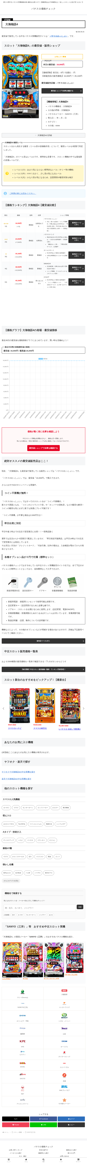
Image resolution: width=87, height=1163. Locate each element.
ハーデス (38, 873)
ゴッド (57, 856)
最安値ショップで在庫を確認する (62, 91)
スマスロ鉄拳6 (14, 729)
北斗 (30, 856)
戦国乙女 (49, 824)
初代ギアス (48, 873)
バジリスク (40, 856)
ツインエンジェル (36, 824)
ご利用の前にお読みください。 (22, 193)
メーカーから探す (16, 1153)
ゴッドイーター (43, 807)
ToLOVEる (21, 824)
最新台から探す (71, 1150)
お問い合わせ (64, 1156)
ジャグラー (42, 915)
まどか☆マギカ (8, 824)
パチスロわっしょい (58, 36)
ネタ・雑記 (22, 1156)
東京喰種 (66, 807)
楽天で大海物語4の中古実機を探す (16, 779)
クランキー (41, 840)
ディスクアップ (8, 840)
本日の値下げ (43, 1150)
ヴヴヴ (16, 807)
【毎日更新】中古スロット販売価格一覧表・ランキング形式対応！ (43, 669)
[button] (71, 1124)
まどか (51, 915)
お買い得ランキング (15, 1150)
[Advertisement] (43, 307)
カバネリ (6, 807)
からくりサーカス (18, 856)
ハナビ (20, 840)
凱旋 (49, 856)
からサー (55, 807)
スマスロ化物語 (65, 729)
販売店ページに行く (76, 223)
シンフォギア (60, 824)
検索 (80, 907)
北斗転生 (18, 873)
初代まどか (7, 873)
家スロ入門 (71, 1153)
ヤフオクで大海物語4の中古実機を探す (18, 772)
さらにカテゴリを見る (11, 881)
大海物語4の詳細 (44, 135)
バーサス (30, 840)
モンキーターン (28, 807)
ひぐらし (52, 840)
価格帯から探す (43, 1153)
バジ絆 (28, 873)
